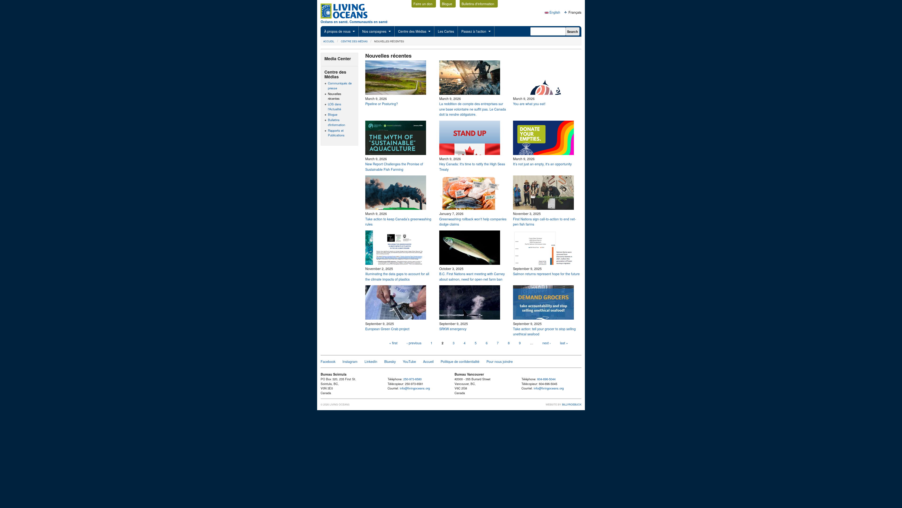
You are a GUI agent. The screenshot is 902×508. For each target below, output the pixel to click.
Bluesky (390, 361)
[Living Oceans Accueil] (348, 17)
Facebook (328, 361)
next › (547, 343)
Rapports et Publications (336, 133)
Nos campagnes (374, 31)
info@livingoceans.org (415, 388)
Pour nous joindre (499, 361)
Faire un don (422, 3)
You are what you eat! (529, 103)
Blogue (447, 3)
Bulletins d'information (478, 3)
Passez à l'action (473, 31)
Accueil (328, 41)
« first (393, 343)
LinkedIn (371, 361)
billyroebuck (571, 404)
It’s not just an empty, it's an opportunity (543, 164)
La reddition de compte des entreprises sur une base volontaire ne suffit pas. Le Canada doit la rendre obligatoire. (472, 109)
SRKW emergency (453, 328)
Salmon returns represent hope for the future (546, 273)
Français (574, 12)
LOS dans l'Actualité (334, 106)
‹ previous (414, 343)
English (554, 12)
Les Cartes (446, 31)
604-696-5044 (546, 379)
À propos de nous (337, 31)
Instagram (350, 361)
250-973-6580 (412, 379)
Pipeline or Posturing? (381, 103)
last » (564, 343)
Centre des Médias (412, 31)
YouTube (409, 361)
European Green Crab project (387, 328)
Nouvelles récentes (389, 41)
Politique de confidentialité (460, 361)
